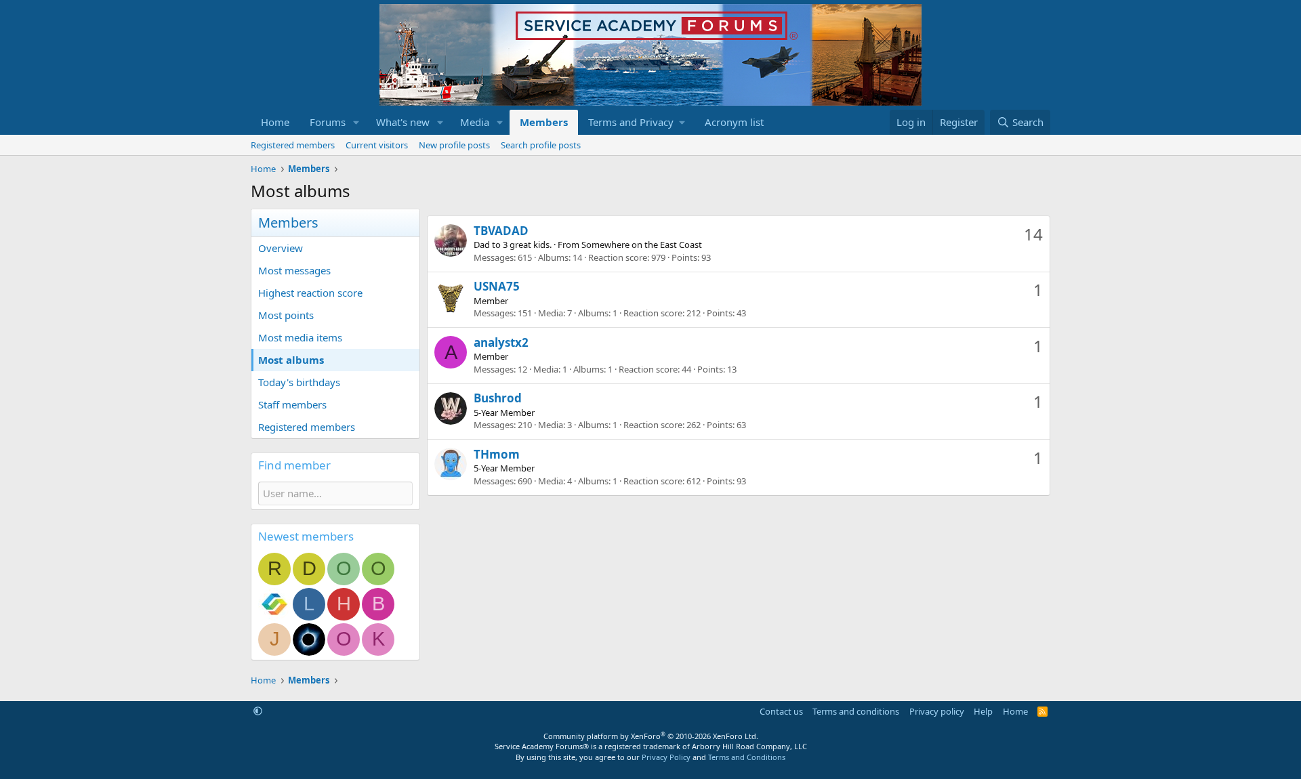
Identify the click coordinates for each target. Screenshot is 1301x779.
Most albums (291, 359)
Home (275, 122)
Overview (280, 248)
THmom (497, 454)
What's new (403, 122)
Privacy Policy (666, 757)
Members (544, 122)
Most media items (300, 337)
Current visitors (377, 145)
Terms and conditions (855, 711)
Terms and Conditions (746, 757)
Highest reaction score (310, 292)
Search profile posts (541, 145)
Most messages (294, 270)
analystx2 (501, 342)
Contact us (781, 711)
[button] (356, 122)
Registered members (293, 145)
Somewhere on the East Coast (641, 244)
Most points (286, 315)
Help (983, 711)
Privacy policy (936, 711)
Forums (328, 122)
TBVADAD (501, 230)
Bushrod (498, 398)
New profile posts (454, 145)
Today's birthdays (299, 382)
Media (474, 122)
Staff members (292, 404)
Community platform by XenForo (650, 736)
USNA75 (497, 286)
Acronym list (734, 122)
